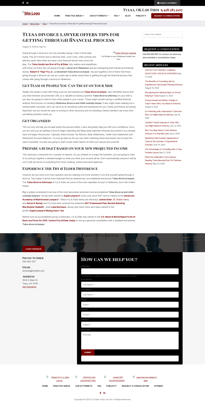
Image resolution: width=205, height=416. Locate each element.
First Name (86, 279)
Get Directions (29, 287)
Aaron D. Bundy (35, 203)
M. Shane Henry (121, 199)
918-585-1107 (29, 261)
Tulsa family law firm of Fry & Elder (50, 64)
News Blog (34, 23)
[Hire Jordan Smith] (102, 407)
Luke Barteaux (58, 207)
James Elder (105, 199)
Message (86, 329)
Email (84, 299)
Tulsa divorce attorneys (39, 182)
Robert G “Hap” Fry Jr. (41, 72)
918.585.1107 (173, 9)
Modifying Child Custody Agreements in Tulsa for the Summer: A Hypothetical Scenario (162, 141)
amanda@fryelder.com (33, 271)
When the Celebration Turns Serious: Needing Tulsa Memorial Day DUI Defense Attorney (163, 160)
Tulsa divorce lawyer (95, 92)
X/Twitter (85, 266)
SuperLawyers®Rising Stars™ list (47, 210)
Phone (84, 309)
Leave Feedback (34, 249)
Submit (87, 352)
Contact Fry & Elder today (61, 220)
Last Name (86, 289)
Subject (85, 319)
